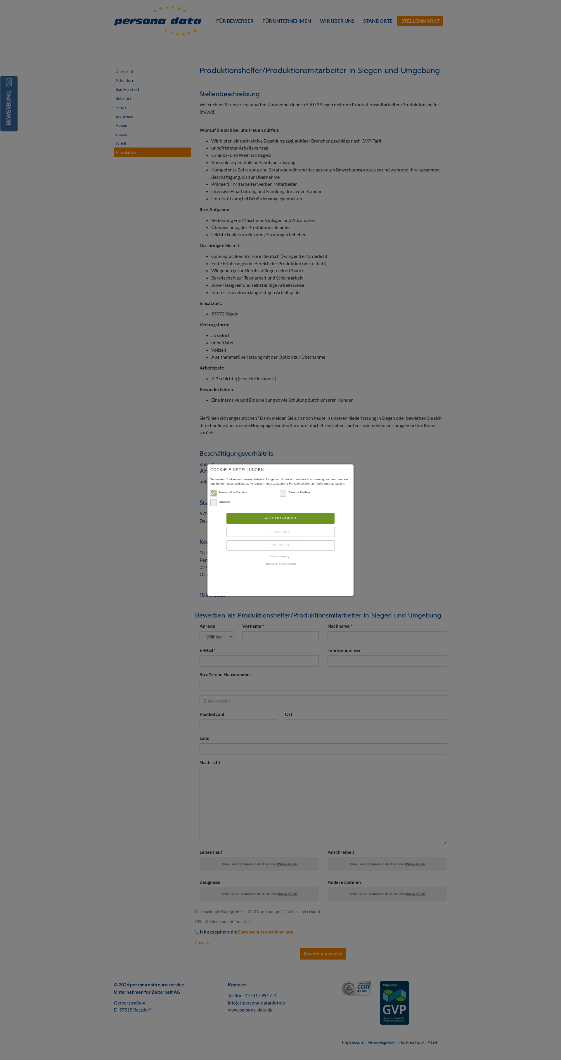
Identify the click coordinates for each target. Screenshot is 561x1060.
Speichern (280, 545)
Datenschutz (288, 563)
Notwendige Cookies (233, 492)
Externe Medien (299, 492)
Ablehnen (280, 531)
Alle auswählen (280, 518)
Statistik (224, 501)
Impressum (271, 563)
